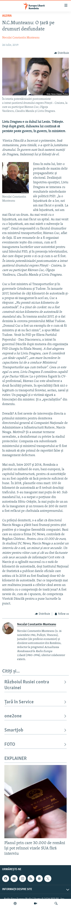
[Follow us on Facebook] (5, 878)
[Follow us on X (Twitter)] (47, 878)
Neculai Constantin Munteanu (21, 37)
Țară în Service (19, 702)
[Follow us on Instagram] (22, 878)
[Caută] (56, 903)
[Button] (61, 53)
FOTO (9, 744)
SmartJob (13, 730)
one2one (13, 716)
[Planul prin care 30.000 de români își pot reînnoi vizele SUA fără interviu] (35, 801)
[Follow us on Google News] (39, 878)
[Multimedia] (35, 903)
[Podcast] (15, 903)
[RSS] (30, 878)
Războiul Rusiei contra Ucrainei (26, 685)
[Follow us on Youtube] (14, 878)
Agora (7, 16)
